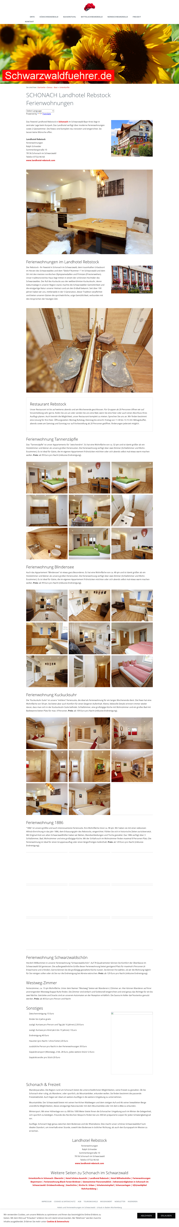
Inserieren (132, 1201)
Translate (46, 113)
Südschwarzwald (49, 17)
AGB (79, 1201)
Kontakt (29, 21)
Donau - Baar (52, 87)
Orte (32, 17)
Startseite (41, 87)
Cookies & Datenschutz (64, 1201)
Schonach (63, 121)
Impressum (47, 1201)
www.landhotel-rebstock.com (40, 160)
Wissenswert (106, 1201)
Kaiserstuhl (69, 17)
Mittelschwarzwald (92, 17)
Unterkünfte (64, 87)
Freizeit (137, 17)
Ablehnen (146, 1215)
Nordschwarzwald (118, 17)
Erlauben (166, 1215)
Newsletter (120, 1201)
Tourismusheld (91, 1201)
